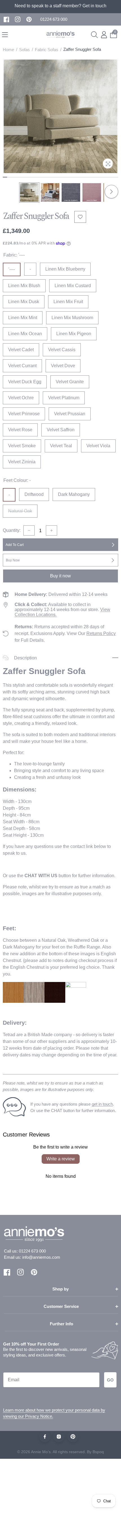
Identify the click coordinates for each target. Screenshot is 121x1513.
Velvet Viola (98, 445)
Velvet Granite (70, 381)
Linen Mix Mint (22, 317)
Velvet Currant (22, 365)
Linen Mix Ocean (25, 333)
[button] (53, 19)
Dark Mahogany (74, 494)
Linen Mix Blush (24, 285)
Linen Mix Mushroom (72, 317)
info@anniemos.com (41, 1257)
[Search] (94, 34)
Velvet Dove (63, 365)
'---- (11, 269)
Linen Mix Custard (73, 285)
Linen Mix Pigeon (73, 333)
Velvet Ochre (21, 397)
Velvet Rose (20, 429)
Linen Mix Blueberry (65, 269)
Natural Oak (22, 513)
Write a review (60, 1158)
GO (110, 1380)
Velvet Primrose (24, 413)
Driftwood (34, 494)
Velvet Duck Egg (24, 381)
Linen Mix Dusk (23, 301)
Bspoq (98, 1452)
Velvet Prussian (69, 413)
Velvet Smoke (22, 445)
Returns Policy (101, 633)
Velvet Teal (61, 445)
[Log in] (103, 34)
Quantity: (12, 530)
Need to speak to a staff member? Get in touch (60, 5)
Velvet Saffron (61, 429)
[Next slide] (111, 191)
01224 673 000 (32, 1251)
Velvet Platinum (63, 397)
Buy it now (60, 575)
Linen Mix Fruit (68, 301)
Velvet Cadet (21, 349)
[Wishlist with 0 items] (80, 217)
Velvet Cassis (61, 349)
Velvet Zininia (21, 461)
